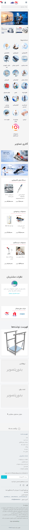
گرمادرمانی (15, 80)
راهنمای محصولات (24, 469)
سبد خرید (25, 440)
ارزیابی (24, 119)
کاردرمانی (7, 80)
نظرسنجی (26, 466)
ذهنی (15, 92)
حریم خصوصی (25, 462)
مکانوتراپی (6, 53)
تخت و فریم (25, 65)
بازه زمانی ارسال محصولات (22, 464)
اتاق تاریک (24, 92)
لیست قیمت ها (24, 444)
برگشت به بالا (13, 429)
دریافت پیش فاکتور (23, 442)
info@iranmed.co (16, 499)
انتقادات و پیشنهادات (23, 459)
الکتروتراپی (24, 53)
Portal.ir (10, 527)
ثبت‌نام (4, 477)
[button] (3, 2)
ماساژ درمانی (25, 80)
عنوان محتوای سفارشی (15, 414)
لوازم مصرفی (7, 92)
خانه (27, 437)
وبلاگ (26, 447)
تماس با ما (25, 451)
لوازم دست (6, 119)
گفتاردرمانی (15, 105)
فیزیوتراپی (15, 53)
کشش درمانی (15, 65)
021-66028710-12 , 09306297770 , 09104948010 (15, 497)
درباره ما (26, 449)
